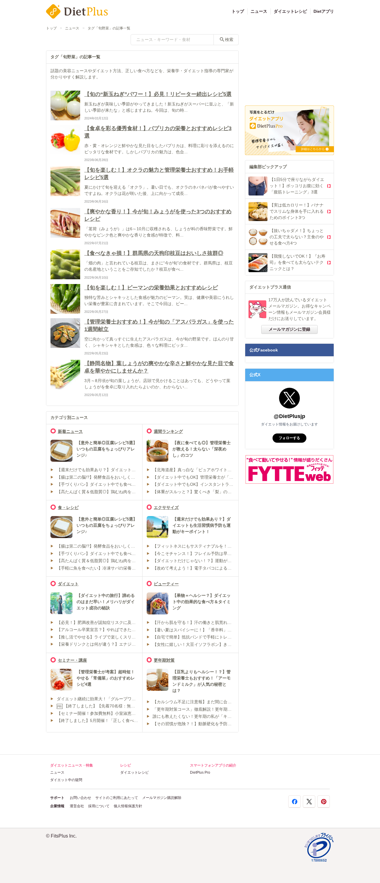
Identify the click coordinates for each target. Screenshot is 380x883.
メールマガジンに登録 (289, 329)
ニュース (259, 11)
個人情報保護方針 (128, 806)
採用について (99, 806)
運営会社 (77, 806)
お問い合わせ (80, 798)
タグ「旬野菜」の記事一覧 (109, 28)
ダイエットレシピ (290, 11)
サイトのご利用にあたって (116, 798)
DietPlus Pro (200, 772)
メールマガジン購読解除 (161, 798)
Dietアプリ (324, 11)
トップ (238, 11)
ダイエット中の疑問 (66, 780)
